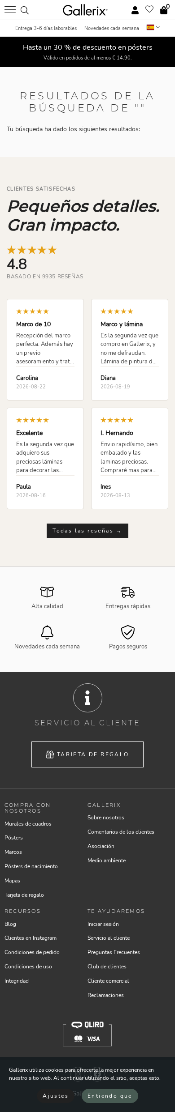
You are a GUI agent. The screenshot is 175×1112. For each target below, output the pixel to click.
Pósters (13, 837)
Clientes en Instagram (30, 938)
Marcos (13, 852)
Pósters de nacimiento (31, 866)
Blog (10, 924)
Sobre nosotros (106, 817)
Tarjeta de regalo (93, 754)
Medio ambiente (107, 860)
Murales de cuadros (28, 823)
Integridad (16, 980)
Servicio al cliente (109, 938)
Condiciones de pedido (32, 952)
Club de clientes (107, 966)
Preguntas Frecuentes (114, 952)
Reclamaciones (106, 995)
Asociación (101, 846)
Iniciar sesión (103, 924)
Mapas (12, 880)
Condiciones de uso (28, 966)
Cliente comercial (108, 980)
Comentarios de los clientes (121, 831)
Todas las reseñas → (87, 530)
